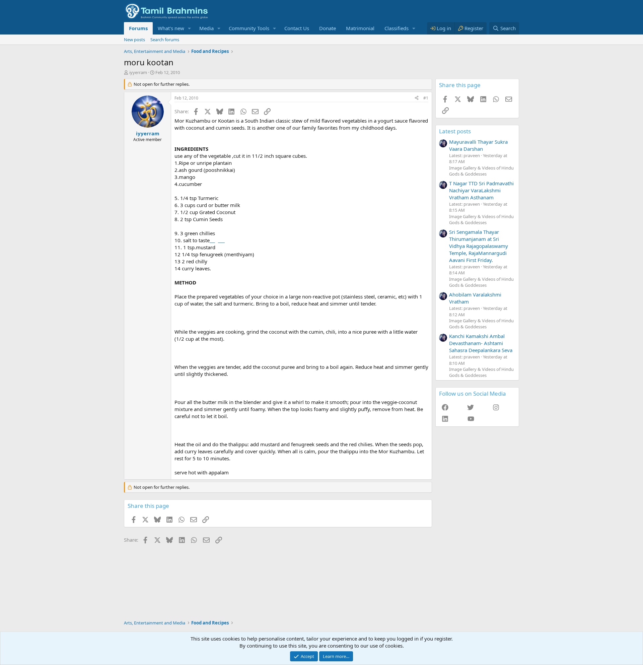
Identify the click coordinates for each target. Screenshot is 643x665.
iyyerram (138, 72)
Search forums (164, 40)
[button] (189, 28)
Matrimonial (360, 28)
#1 (425, 98)
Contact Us (296, 28)
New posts (134, 40)
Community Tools (249, 28)
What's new (171, 28)
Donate (327, 28)
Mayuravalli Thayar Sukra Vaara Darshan (478, 145)
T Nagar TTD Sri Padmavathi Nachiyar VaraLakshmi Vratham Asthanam (481, 190)
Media (206, 28)
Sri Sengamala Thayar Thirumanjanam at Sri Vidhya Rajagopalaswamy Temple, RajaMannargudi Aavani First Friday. (478, 245)
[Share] (416, 98)
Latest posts (455, 131)
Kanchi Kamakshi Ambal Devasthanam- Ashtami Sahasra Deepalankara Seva (480, 343)
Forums (138, 28)
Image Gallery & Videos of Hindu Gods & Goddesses (481, 171)
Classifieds (396, 28)
